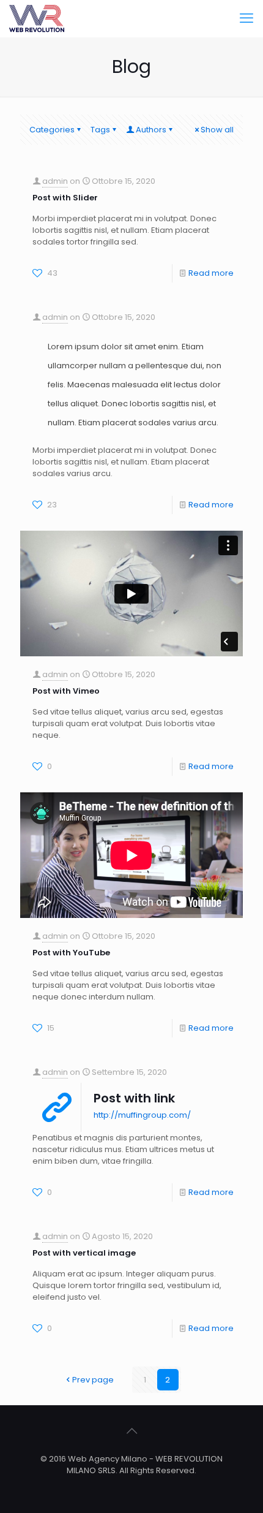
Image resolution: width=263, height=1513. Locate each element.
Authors (151, 129)
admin (55, 181)
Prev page (93, 1380)
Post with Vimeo (66, 691)
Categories (52, 129)
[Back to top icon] (131, 1431)
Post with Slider (65, 197)
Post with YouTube (71, 952)
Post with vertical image (84, 1253)
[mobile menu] (246, 18)
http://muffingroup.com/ (142, 1115)
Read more (211, 273)
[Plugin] (36, 18)
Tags (100, 129)
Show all (217, 129)
